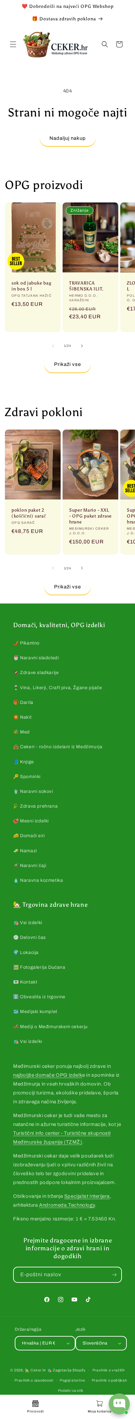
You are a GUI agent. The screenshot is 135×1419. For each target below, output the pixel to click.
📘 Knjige (23, 761)
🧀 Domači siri (29, 835)
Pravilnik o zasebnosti (33, 1380)
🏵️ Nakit (22, 717)
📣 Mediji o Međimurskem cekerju (50, 1026)
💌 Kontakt (25, 982)
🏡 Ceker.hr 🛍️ (38, 1370)
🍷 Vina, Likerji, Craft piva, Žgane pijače (57, 687)
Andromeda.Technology (67, 1205)
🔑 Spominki (27, 776)
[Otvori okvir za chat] (119, 1403)
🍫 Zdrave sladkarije (36, 672)
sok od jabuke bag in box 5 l (31, 286)
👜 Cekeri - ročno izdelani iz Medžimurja (57, 746)
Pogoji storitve (72, 1380)
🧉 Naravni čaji (29, 865)
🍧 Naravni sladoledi (36, 657)
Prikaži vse (67, 364)
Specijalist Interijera (87, 1196)
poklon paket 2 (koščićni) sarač (28, 513)
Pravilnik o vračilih (108, 1370)
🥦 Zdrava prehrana (35, 806)
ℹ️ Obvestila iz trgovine (39, 996)
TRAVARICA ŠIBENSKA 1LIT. (86, 286)
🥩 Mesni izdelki (31, 820)
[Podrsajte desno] (82, 346)
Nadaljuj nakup (67, 138)
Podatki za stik (71, 1390)
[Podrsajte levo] (53, 346)
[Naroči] (114, 1275)
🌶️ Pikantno (26, 643)
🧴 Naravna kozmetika (38, 880)
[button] (13, 44)
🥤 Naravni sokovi (33, 791)
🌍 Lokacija (26, 952)
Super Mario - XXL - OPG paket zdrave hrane (90, 515)
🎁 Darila (23, 702)
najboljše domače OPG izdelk (47, 1075)
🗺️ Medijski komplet (35, 1011)
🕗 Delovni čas (29, 937)
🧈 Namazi (25, 850)
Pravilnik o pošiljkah (109, 1380)
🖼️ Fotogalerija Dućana (39, 967)
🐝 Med (21, 732)
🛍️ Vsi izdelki (27, 922)
